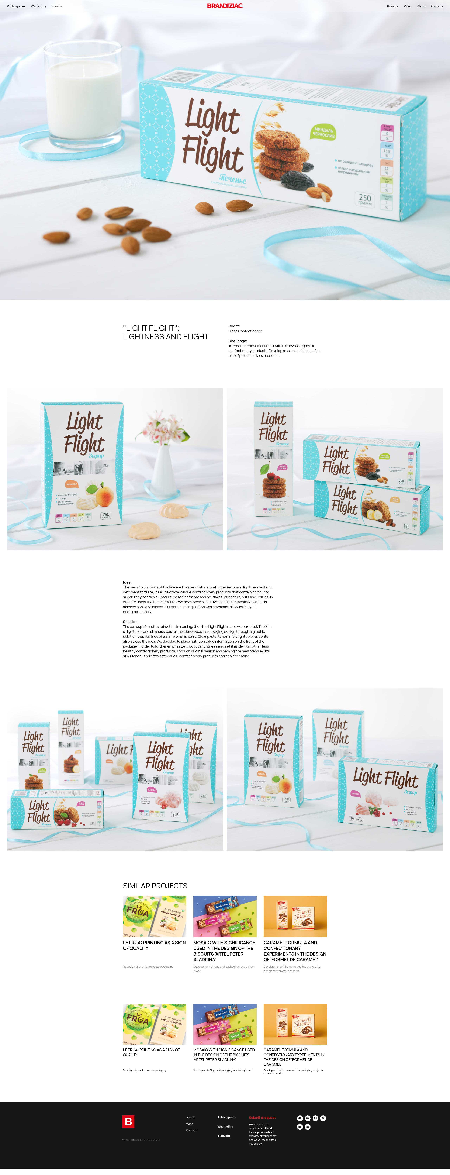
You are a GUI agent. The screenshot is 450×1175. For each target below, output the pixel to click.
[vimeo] (323, 1120)
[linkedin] (308, 1128)
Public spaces (16, 6)
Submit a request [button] (262, 1117)
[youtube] (300, 1128)
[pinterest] (315, 1120)
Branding (57, 6)
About (421, 6)
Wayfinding (38, 6)
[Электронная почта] (300, 1120)
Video (407, 6)
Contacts (437, 6)
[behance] (308, 1120)
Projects (392, 6)
